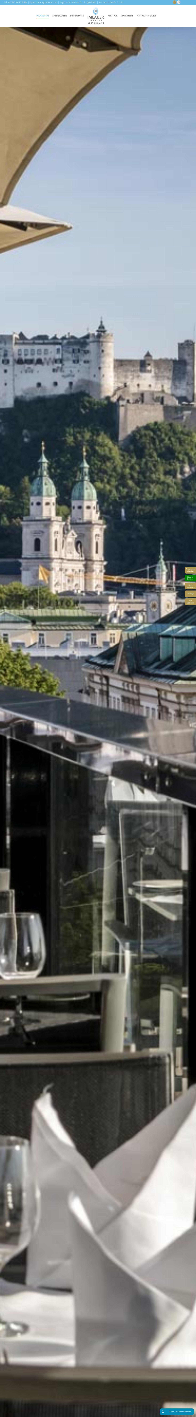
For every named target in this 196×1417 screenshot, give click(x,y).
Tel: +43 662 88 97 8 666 (15, 2)
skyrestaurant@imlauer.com (43, 2)
